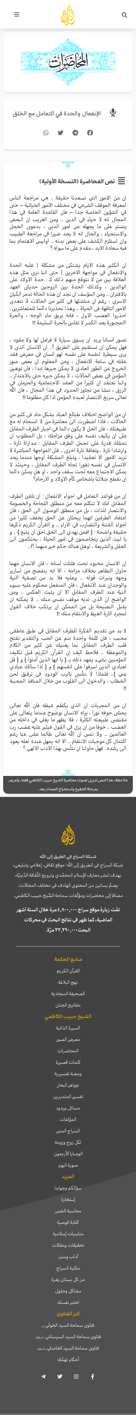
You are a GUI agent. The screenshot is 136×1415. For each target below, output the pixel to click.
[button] (125, 15)
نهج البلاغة (68, 982)
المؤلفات (68, 1119)
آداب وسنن (68, 1256)
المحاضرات (68, 1051)
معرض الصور (68, 1039)
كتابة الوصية (68, 1222)
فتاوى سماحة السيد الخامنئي (68, 1348)
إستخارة (68, 1199)
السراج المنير (68, 1131)
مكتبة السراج (68, 1268)
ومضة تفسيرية (68, 1073)
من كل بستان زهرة (68, 1279)
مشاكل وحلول (68, 1291)
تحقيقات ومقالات (68, 1245)
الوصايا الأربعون (68, 1153)
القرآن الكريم (68, 970)
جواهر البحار (68, 1085)
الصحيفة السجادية (68, 993)
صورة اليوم (68, 1165)
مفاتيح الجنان (68, 1005)
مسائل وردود (68, 1108)
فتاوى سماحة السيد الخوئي (68, 1325)
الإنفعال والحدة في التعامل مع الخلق (57, 113)
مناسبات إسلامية (68, 1233)
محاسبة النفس (68, 1211)
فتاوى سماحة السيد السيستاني (68, 1336)
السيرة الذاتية (68, 1028)
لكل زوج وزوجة (68, 1142)
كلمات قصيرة (68, 1062)
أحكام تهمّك (68, 1359)
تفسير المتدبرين (68, 1096)
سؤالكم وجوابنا (68, 1188)
